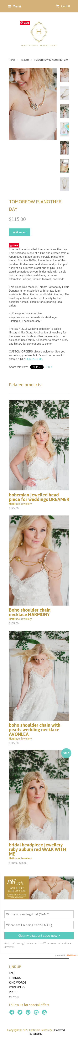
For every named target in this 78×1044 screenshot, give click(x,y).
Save (15, 245)
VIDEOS (14, 996)
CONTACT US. (34, 359)
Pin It (49, 366)
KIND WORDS (17, 982)
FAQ (11, 973)
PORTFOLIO (17, 987)
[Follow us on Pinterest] (29, 1013)
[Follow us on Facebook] (12, 1013)
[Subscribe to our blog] (45, 1013)
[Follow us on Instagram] (37, 1013)
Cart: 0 (65, 6)
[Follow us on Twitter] (20, 1013)
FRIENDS (15, 977)
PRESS (13, 992)
